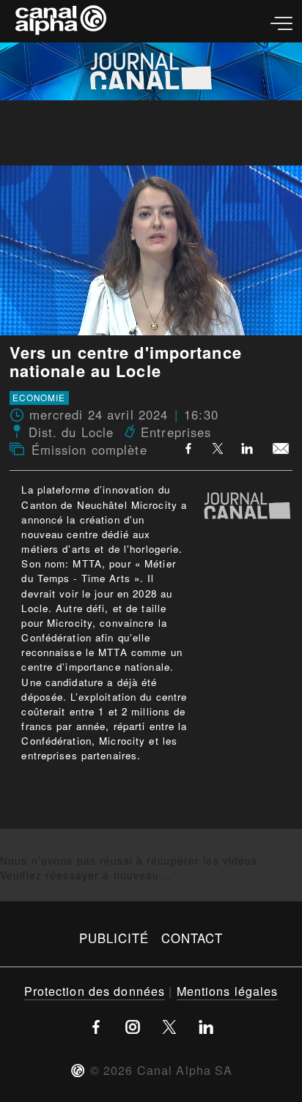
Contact (192, 938)
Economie (38, 397)
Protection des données (95, 990)
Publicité (114, 938)
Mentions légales (228, 990)
